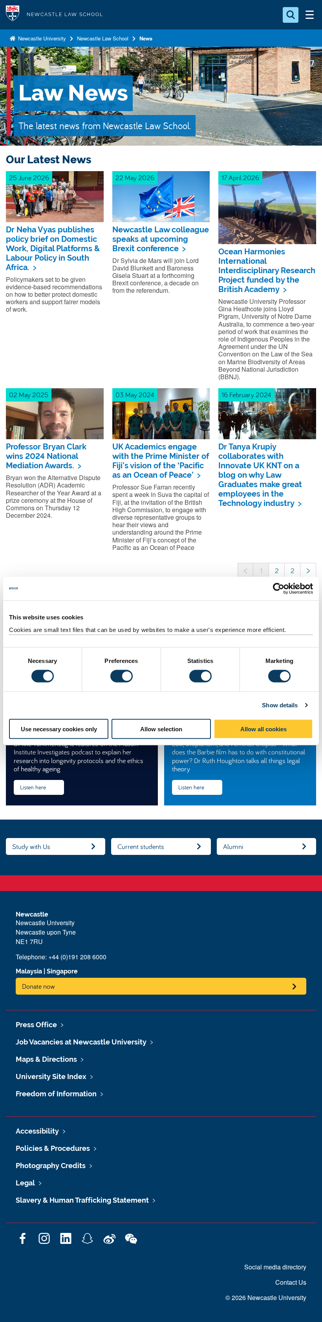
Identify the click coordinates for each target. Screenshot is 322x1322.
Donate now (38, 986)
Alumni (233, 846)
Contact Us (290, 1282)
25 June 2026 (29, 177)
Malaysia (29, 971)
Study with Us (31, 846)
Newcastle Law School (102, 38)
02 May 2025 (28, 394)
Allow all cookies (263, 728)
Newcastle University (41, 38)
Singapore (62, 971)
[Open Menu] (309, 15)
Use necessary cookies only (59, 728)
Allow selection (161, 728)
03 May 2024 (134, 394)
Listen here (33, 787)
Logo (12, 14)
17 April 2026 (240, 177)
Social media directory (275, 1266)
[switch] (121, 676)
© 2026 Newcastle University (265, 1297)
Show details (280, 705)
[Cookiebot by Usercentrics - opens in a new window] (278, 589)
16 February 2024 (246, 394)
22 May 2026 (134, 177)
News (145, 38)
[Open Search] (290, 15)
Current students (140, 846)
